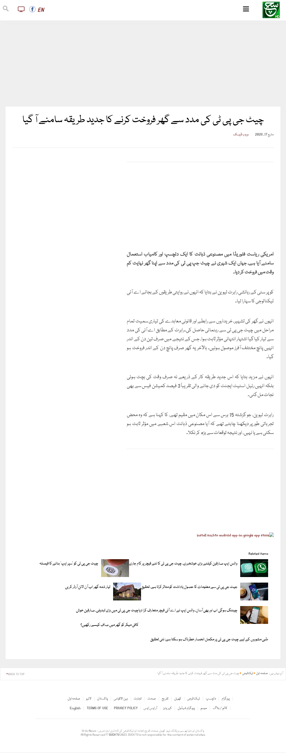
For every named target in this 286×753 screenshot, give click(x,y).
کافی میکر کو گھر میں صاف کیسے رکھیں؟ (109, 625)
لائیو (88, 698)
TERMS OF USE (97, 708)
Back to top (16, 674)
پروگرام (226, 698)
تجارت (138, 698)
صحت (151, 698)
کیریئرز (167, 708)
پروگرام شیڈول (186, 708)
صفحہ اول (74, 698)
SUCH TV (114, 735)
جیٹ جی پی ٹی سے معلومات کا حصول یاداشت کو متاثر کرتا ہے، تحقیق (189, 587)
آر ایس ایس (150, 708)
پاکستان (102, 698)
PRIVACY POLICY (126, 708)
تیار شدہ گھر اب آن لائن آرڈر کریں (87, 587)
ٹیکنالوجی (193, 698)
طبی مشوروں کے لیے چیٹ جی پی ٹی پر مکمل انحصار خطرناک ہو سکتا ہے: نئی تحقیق (209, 639)
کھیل (177, 698)
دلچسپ (211, 698)
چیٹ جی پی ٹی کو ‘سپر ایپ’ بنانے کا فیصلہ (68, 564)
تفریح (165, 698)
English (75, 708)
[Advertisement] (143, 65)
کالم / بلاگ (220, 708)
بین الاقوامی (121, 698)
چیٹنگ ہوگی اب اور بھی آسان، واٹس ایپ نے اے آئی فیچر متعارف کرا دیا (188, 610)
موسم (204, 708)
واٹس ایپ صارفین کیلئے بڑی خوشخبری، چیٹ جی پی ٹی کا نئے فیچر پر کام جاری (183, 564)
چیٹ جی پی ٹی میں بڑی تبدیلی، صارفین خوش (107, 610)
